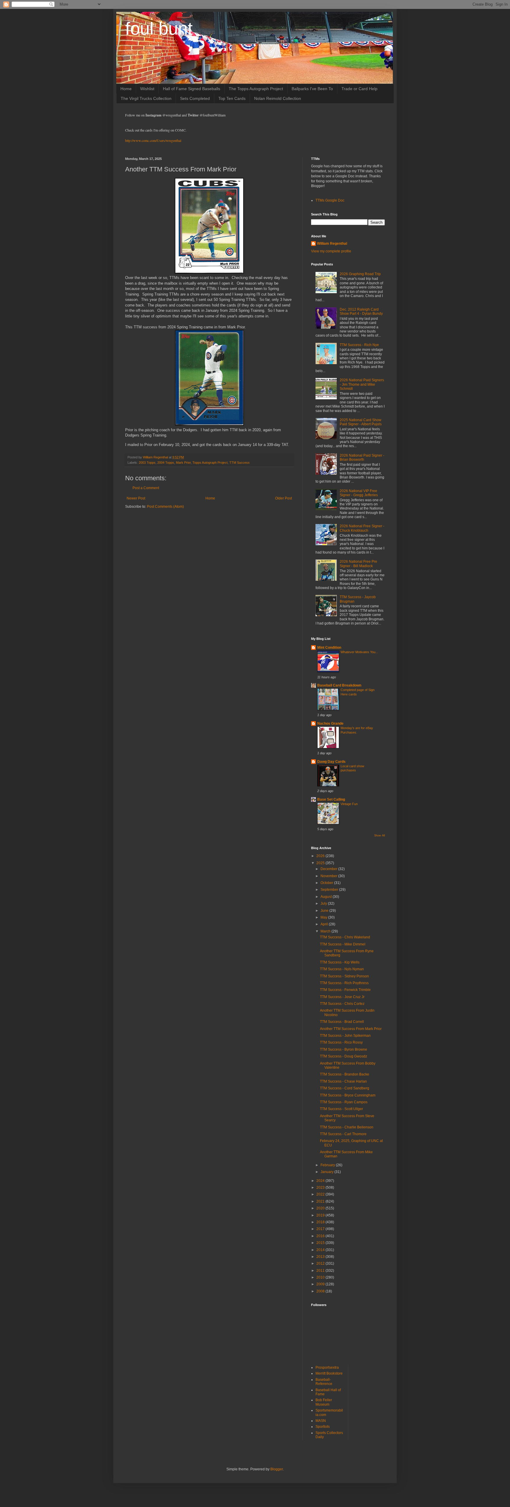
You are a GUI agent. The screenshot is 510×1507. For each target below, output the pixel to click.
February (328, 1165)
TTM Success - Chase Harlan (343, 1081)
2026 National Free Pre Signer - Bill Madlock (358, 563)
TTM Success (239, 462)
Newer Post (136, 498)
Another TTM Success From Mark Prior (351, 1029)
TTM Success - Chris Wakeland (345, 937)
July (324, 903)
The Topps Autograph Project (256, 88)
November (329, 876)
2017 (321, 1229)
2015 (321, 1243)
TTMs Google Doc (330, 200)
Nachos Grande (330, 723)
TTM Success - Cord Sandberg (344, 1088)
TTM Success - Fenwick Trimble (345, 990)
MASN (321, 1421)
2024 (321, 1181)
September (330, 890)
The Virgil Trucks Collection (146, 98)
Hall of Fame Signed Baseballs (191, 88)
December (329, 869)
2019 (321, 1215)
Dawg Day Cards (331, 762)
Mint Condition (329, 647)
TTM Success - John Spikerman (345, 1036)
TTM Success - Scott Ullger (341, 1109)
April (325, 924)
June (325, 911)
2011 (321, 1270)
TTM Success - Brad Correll (342, 1022)
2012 (321, 1263)
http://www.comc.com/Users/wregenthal (153, 140)
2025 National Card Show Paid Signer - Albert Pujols (361, 422)
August (327, 897)
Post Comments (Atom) (165, 507)
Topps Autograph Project (210, 462)
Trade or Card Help (359, 88)
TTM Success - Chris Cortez (342, 1004)
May (324, 917)
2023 (321, 1187)
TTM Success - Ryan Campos (343, 1102)
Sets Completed (195, 98)
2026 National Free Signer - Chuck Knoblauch (362, 528)
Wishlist (147, 88)
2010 (321, 1277)
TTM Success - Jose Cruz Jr (342, 997)
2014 (321, 1250)
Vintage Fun (349, 804)
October (327, 883)
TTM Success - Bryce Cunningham (347, 1095)
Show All (379, 835)
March (326, 931)
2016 (321, 1236)
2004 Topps (165, 462)
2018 (321, 1222)
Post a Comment (146, 488)
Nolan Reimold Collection (277, 98)
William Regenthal (332, 243)
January (327, 1172)
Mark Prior (183, 462)
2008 (321, 1291)
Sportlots (323, 1427)
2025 (321, 863)
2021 (321, 1201)
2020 (321, 1208)
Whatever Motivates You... (359, 652)
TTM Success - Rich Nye (359, 345)
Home (126, 88)
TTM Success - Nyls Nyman (342, 969)
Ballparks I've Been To (312, 88)
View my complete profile (331, 251)
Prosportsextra (327, 1367)
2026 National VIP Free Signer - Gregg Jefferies (359, 493)
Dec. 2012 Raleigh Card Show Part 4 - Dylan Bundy (361, 311)
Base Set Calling (331, 799)
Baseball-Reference (324, 1382)
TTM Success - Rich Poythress (344, 983)
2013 (321, 1257)
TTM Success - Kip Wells (339, 962)
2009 (321, 1284)
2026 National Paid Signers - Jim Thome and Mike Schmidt (362, 384)
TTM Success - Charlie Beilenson (346, 1127)
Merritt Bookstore (329, 1373)
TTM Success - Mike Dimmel (342, 944)
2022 (321, 1194)
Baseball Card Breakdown (339, 685)
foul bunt (159, 28)
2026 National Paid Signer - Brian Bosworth (362, 457)
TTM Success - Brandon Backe (344, 1074)
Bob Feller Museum (324, 1402)
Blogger (276, 1469)
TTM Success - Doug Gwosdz (343, 1056)
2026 (321, 856)
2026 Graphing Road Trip (360, 274)
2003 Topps (147, 462)
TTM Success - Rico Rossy (341, 1042)
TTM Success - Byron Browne (343, 1049)
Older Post (283, 498)
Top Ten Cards (232, 98)
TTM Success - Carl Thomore (343, 1134)
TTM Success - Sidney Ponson (344, 976)
